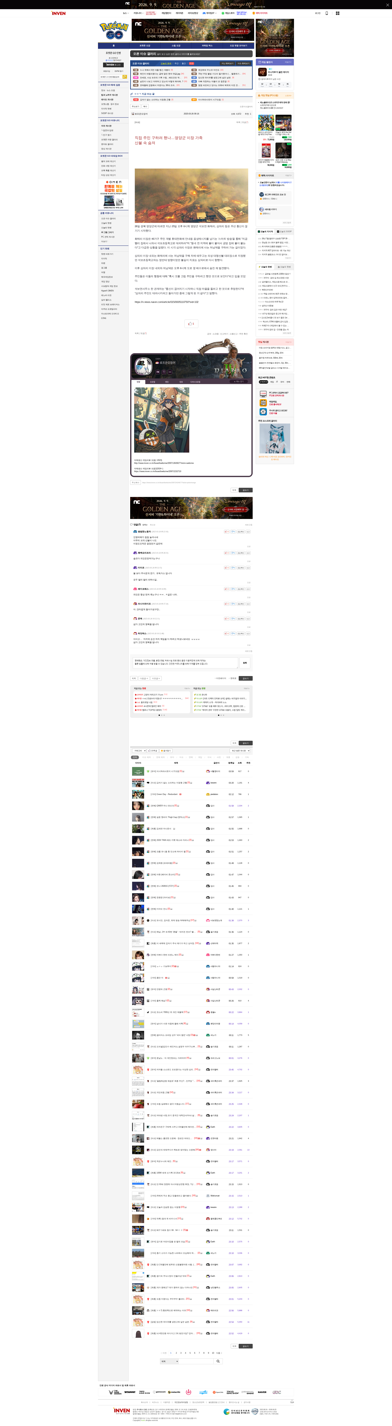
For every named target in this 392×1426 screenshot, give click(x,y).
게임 (200, 757)
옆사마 (213, 1150)
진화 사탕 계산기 (108, 166)
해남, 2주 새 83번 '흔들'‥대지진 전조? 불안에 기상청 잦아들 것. (182, 932)
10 (213, 1353)
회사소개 (144, 1402)
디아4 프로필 (195, 382)
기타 (247, 757)
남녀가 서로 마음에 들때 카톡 (167, 1024)
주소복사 (135, 483)
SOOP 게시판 (107, 113)
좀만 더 (157, 978)
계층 (228, 757)
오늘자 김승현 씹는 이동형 (165, 1207)
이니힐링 (164, 372)
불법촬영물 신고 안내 (216, 1402)
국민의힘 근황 (160, 1092)
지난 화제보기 (227, 63)
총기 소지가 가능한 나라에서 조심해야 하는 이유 (175, 1253)
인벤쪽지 (157, 372)
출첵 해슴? (158, 1001)
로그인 (317, 13)
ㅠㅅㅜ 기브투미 (161, 966)
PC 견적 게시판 (108, 237)
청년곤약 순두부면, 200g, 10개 (271, 353)
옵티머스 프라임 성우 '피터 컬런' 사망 (170, 1035)
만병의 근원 (159, 989)
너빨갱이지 (215, 771)
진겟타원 (214, 1138)
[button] (159, 715)
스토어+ (288, 96)
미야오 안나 (159, 909)
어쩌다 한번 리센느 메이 (164, 955)
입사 (212, 806)
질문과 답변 (107, 130)
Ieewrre (213, 783)
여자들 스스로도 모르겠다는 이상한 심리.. (172, 1069)
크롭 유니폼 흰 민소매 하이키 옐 (168, 851)
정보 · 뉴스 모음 (108, 90)
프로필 (152, 382)
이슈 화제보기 (243, 63)
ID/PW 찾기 (119, 71)
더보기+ (187, 688)
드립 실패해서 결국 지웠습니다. (168, 1104)
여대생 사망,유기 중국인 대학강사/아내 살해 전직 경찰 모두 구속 (183, 1115)
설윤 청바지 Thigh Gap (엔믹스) (168, 817)
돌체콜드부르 (216, 1219)
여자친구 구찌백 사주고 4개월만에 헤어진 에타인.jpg (177, 1127)
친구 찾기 (106, 135)
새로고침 (248, 525)
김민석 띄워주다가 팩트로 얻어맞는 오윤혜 (173, 1150)
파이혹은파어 (216, 1081)
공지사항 (247, 1402)
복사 (145, 106)
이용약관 (166, 1402)
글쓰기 (246, 743)
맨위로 (233, 678)
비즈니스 (155, 1402)
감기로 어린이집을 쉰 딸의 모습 (168, 1241)
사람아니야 (215, 966)
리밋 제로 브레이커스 (110, 304)
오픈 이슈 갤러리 (108, 218)
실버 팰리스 (106, 300)
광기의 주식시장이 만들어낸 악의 (168, 1276)
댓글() (245, 122)
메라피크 (214, 1310)
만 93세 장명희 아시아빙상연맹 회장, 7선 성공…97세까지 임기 (182, 1184)
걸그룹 (104, 268)
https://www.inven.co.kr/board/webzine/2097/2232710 (157, 471)
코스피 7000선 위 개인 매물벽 (167, 1012)
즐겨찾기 (167, 751)
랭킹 (167, 382)
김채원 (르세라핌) (161, 863)
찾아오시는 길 (234, 1402)
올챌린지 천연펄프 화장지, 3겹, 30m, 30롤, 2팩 (275, 363)
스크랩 (216, 334)
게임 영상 (105, 282)
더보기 (170, 372)
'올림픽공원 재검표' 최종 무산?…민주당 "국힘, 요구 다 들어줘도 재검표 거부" (188, 1081)
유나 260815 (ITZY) (162, 886)
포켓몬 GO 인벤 (113, 53)
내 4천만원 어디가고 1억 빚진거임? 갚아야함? (174, 1333)
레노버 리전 (106, 295)
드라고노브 (215, 1058)
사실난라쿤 (215, 989)
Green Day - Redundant (164, 794)
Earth (213, 1127)
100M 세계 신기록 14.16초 (165, 1173)
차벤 (103, 263)
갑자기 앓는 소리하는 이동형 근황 (169, 783)
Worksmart (215, 1196)
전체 (135, 757)
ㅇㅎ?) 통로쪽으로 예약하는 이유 (168, 1310)
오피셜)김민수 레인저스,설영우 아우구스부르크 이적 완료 (179, 1046)
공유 (209, 334)
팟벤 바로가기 (107, 254)
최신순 (152, 525)
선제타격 (214, 943)
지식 (209, 757)
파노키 (213, 1035)
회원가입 (106, 71)
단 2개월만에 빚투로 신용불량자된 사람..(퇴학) (174, 1264)
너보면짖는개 (216, 920)
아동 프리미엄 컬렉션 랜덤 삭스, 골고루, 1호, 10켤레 (275, 348)
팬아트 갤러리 (107, 144)
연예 (160, 757)
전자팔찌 (214, 1069)
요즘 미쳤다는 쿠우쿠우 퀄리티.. (168, 1299)
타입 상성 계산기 (108, 175)
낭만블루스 (215, 1287)
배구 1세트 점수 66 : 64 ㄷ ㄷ (167, 1230)
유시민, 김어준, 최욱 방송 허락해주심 (170, 920)
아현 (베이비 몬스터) (163, 874)
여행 (103, 272)
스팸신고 (234, 334)
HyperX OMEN (107, 291)
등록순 (144, 525)
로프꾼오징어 (141, 114)
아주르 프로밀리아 (109, 309)
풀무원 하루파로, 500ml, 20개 (270, 358)
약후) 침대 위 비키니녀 (164, 1219)
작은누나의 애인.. (161, 1161)
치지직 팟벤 (106, 109)
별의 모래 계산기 (108, 161)
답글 (249, 546)
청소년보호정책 (198, 1402)
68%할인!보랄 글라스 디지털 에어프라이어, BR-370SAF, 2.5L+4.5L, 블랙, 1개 (275, 368)
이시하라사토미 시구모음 (165, 771)
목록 (238, 122)
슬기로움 (214, 932)
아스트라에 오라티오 (110, 314)
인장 (138, 382)
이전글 (155, 678)
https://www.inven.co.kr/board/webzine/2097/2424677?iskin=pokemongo (169, 482)
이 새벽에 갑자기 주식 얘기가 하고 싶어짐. (173, 943)
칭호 (181, 382)
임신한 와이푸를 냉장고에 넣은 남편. (170, 1322)
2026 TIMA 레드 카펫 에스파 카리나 (170, 840)
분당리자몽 (215, 1024)
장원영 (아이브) (160, 897)
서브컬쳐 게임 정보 (109, 286)
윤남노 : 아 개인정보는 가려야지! (168, 1058)
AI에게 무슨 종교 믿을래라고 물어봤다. (171, 1196)
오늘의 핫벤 (106, 223)
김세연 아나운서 (161, 828)
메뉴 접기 (239, 381)
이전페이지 (221, 678)
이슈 (146, 757)
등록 (245, 663)
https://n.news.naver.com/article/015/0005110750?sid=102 (167, 302)
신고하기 (224, 334)
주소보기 (135, 106)
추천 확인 (243, 334)
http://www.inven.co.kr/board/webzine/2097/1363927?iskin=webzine (164, 463)
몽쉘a (213, 1012)
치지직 (104, 259)
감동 (237, 757)
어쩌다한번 (215, 955)
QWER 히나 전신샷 (162, 806)
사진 (219, 757)
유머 (172, 757)
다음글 (143, 678)
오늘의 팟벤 (106, 228)
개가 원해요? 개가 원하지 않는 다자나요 (172, 1287)
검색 (125, 77)
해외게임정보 (107, 277)
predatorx (214, 794)
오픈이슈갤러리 (246, 107)
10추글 (154, 751)
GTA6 (103, 318)
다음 (218, 1353)
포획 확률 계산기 (108, 170)
